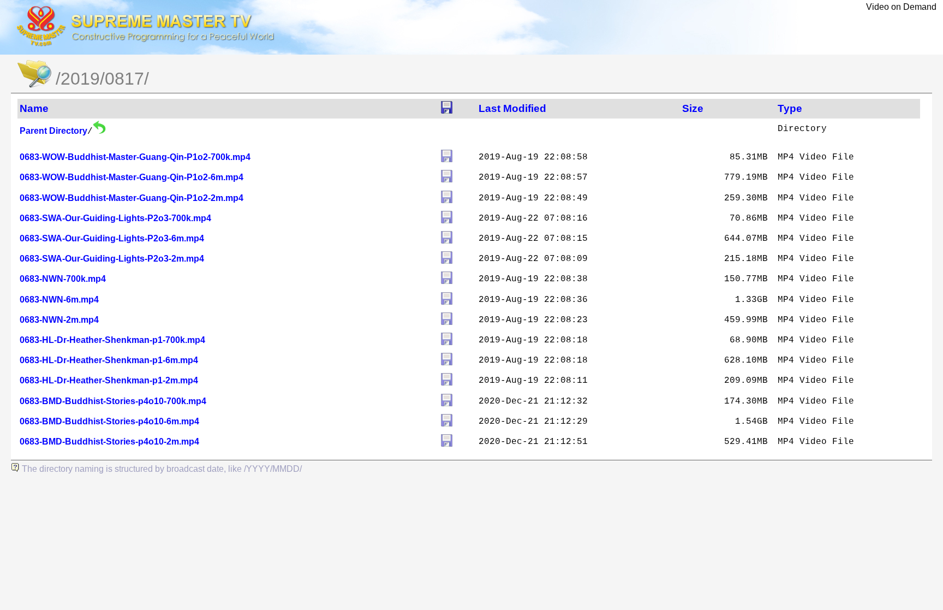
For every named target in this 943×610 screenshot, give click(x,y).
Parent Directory (53, 130)
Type (790, 108)
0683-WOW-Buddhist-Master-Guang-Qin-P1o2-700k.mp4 (135, 157)
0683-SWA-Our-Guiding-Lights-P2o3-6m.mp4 (112, 238)
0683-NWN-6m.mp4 (59, 299)
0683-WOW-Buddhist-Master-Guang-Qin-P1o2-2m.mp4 (131, 198)
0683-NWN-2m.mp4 (59, 319)
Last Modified (512, 108)
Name (34, 108)
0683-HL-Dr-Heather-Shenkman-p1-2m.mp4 (109, 380)
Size (692, 108)
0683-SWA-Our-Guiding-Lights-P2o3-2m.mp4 (112, 258)
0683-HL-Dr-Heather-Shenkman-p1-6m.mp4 (109, 360)
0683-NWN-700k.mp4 (63, 278)
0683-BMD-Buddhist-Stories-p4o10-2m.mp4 (109, 441)
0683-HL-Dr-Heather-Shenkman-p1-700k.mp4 (112, 340)
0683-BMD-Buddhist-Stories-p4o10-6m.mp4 (109, 421)
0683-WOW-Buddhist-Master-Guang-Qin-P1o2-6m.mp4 (131, 177)
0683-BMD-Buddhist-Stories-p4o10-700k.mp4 (113, 401)
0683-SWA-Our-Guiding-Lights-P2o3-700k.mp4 (115, 218)
